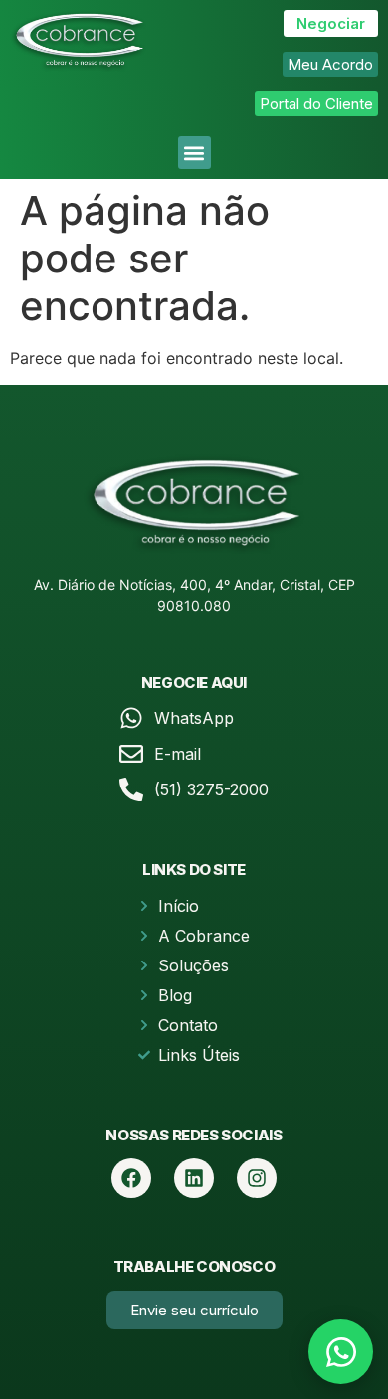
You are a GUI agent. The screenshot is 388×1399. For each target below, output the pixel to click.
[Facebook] (131, 1178)
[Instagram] (257, 1178)
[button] (194, 152)
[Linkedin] (194, 1178)
